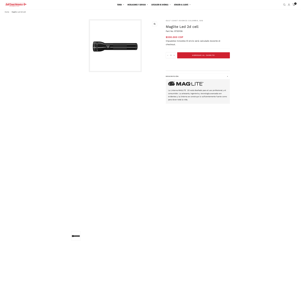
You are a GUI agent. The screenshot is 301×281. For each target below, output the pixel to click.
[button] (198, 63)
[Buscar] (284, 4)
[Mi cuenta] (289, 4)
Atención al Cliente (181, 4)
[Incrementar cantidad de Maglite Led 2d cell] (174, 55)
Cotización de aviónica (159, 4)
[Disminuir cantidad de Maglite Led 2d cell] (167, 55)
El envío (190, 41)
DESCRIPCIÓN (172, 76)
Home (7, 12)
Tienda (119, 4)
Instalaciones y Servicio (136, 4)
